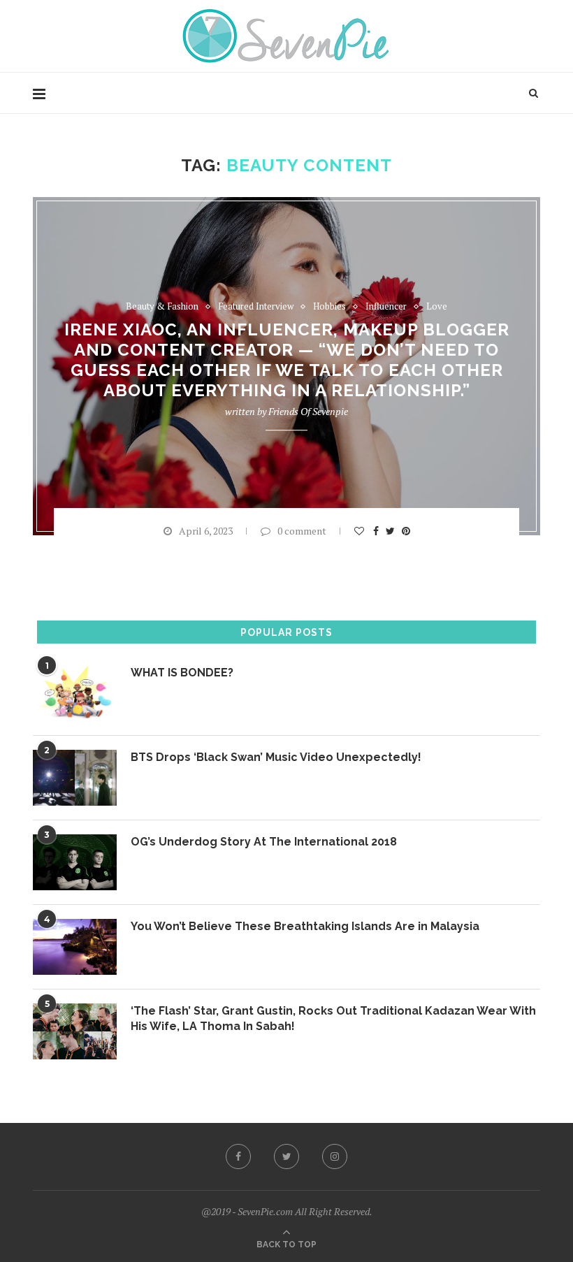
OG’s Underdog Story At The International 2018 (264, 841)
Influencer (386, 306)
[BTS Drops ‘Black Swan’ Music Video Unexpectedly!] (75, 778)
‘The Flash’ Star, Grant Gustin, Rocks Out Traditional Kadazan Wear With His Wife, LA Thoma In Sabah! (333, 1018)
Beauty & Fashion (162, 306)
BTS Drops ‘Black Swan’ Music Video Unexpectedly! (276, 757)
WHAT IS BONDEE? (182, 672)
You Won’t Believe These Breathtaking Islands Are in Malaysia (305, 926)
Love (436, 306)
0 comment (301, 530)
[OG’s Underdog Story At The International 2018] (75, 862)
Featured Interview (255, 306)
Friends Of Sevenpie (308, 412)
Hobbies (329, 306)
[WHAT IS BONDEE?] (75, 693)
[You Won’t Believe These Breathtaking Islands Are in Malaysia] (75, 947)
